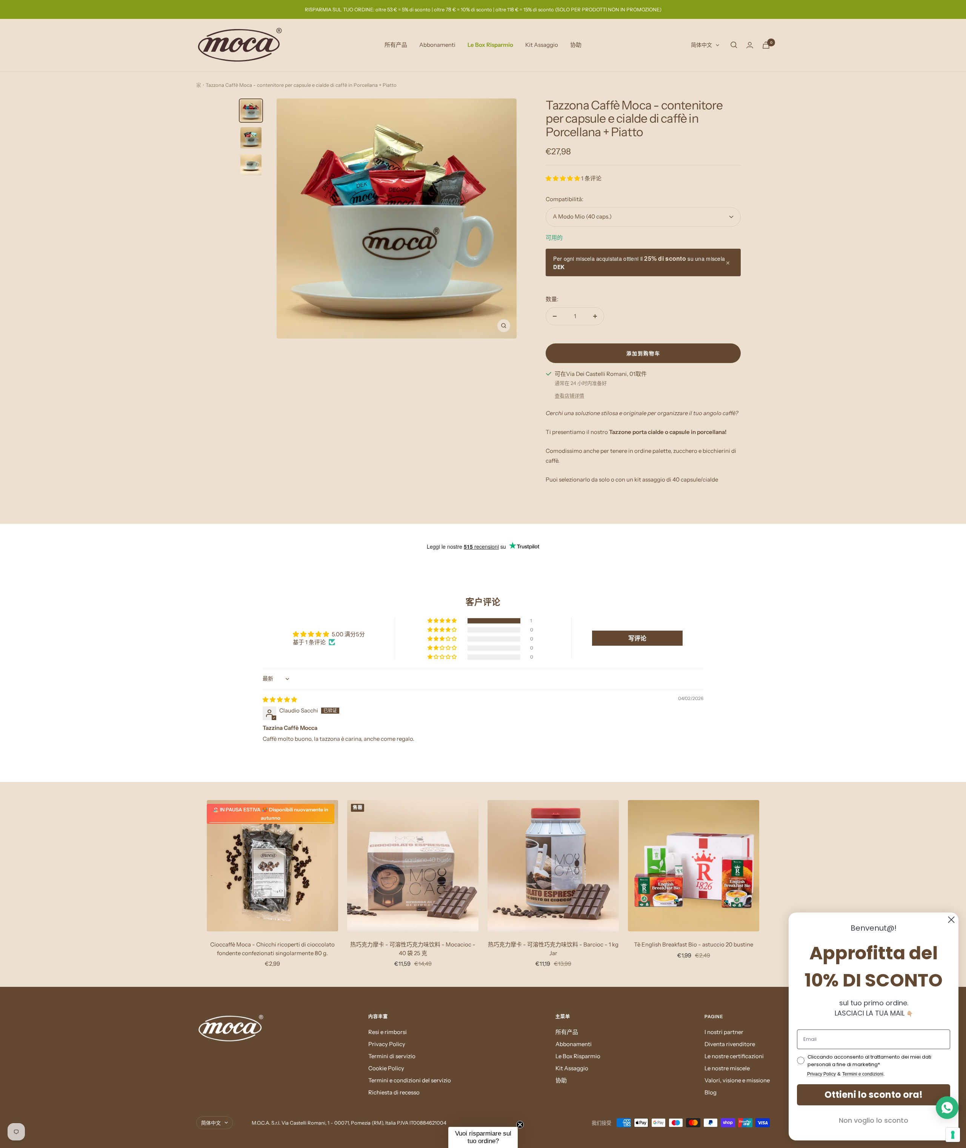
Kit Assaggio (541, 44)
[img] (280, 699)
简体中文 (701, 45)
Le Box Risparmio (490, 44)
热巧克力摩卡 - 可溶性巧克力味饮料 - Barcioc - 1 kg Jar (553, 949)
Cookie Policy (386, 1068)
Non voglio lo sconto (873, 1120)
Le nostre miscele (727, 1068)
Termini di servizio (391, 1056)
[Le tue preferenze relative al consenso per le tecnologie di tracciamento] (953, 1135)
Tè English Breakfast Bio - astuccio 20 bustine (693, 944)
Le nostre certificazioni (734, 1056)
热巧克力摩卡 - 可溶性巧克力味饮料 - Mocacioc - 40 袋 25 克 (412, 949)
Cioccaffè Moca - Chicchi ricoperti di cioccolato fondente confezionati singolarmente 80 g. (272, 949)
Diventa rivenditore (730, 1044)
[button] (563, 178)
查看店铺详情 (569, 395)
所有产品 (396, 44)
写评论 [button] (637, 638)
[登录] (749, 45)
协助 (575, 44)
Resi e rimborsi (387, 1032)
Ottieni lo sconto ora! (873, 1094)
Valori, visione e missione (737, 1080)
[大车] (766, 45)
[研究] (734, 45)
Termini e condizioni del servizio (409, 1080)
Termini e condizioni (862, 1074)
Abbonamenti (437, 44)
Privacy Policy (386, 1044)
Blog (711, 1092)
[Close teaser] (520, 1124)
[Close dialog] (951, 920)
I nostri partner (724, 1032)
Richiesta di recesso (394, 1092)
